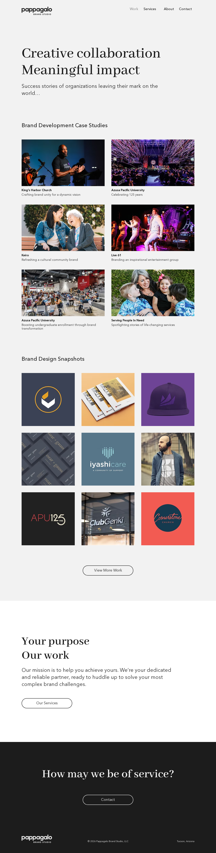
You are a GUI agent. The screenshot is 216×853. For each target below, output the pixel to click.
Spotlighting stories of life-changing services (143, 325)
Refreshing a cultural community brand (50, 259)
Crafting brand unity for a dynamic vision (51, 194)
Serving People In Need (127, 320)
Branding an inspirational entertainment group (145, 259)
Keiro (25, 255)
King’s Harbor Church (37, 190)
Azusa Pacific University (127, 190)
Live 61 (116, 255)
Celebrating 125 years (127, 194)
